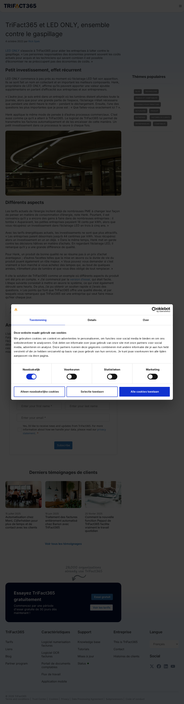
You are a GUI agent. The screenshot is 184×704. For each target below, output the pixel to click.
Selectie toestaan (92, 391)
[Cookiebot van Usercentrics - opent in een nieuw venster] (154, 309)
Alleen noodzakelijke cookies (39, 391)
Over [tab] (146, 319)
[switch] (72, 376)
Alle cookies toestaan (145, 391)
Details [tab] (92, 319)
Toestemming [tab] (38, 319)
